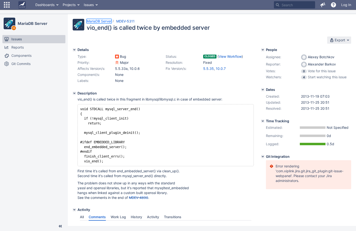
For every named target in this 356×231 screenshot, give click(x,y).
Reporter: (273, 64)
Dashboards (44, 5)
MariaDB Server (32, 23)
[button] (6, 5)
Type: (81, 56)
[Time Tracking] (262, 121)
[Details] (74, 49)
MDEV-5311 (125, 21)
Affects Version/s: (91, 68)
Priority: (83, 62)
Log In (346, 5)
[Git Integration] (262, 156)
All (82, 217)
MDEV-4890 (138, 197)
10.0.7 (221, 68)
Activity (153, 217)
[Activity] (74, 209)
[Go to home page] (22, 5)
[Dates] (262, 89)
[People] (262, 49)
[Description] (74, 93)
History (136, 217)
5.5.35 (208, 68)
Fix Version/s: (176, 68)
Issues (89, 5)
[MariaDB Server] (9, 23)
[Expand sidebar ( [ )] (60, 226)
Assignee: (273, 57)
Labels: (83, 81)
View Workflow (230, 56)
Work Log (118, 217)
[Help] (333, 5)
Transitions (172, 217)
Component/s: (88, 74)
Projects (69, 5)
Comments (97, 217)
